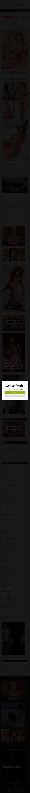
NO (15, 395)
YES (15, 392)
